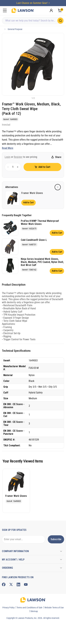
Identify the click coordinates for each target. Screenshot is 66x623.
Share (58, 157)
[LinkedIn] (18, 584)
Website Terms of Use (54, 607)
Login (7, 156)
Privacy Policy (8, 607)
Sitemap (34, 611)
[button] (27, 98)
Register (18, 156)
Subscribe (56, 539)
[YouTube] (26, 584)
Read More (7, 148)
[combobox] (33, 20)
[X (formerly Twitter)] (11, 584)
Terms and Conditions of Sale (29, 607)
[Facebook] (3, 584)
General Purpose (15, 29)
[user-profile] (51, 10)
